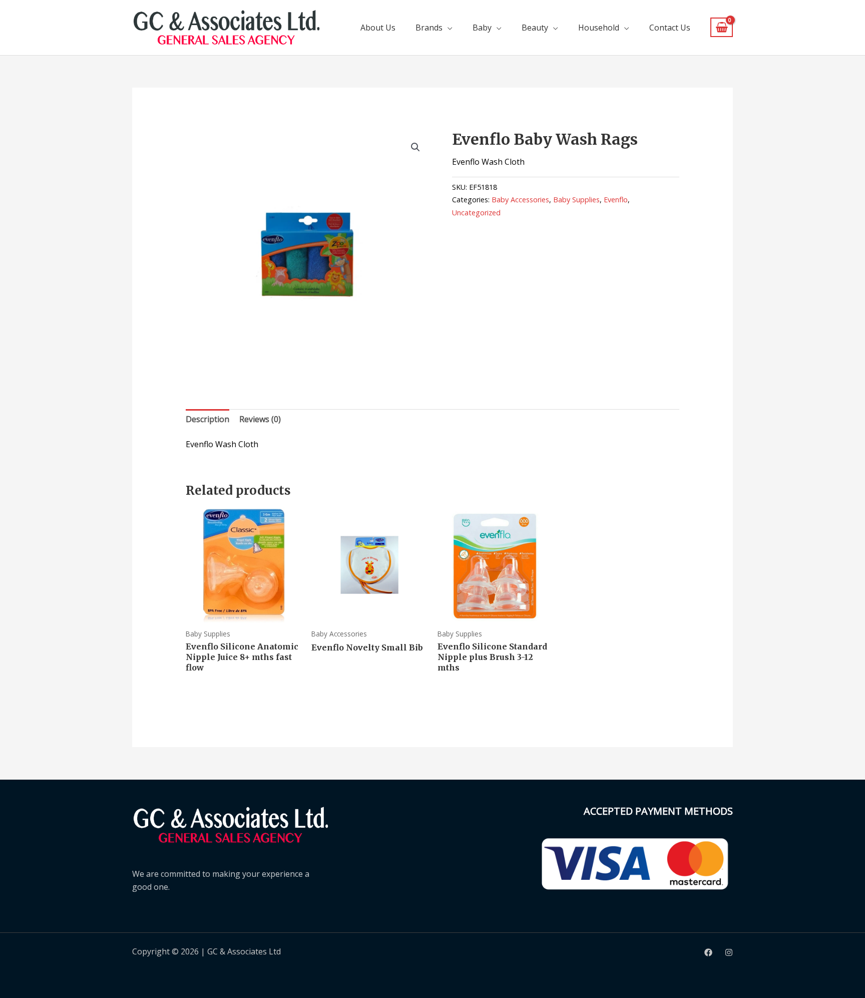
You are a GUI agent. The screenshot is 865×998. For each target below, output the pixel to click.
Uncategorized (476, 212)
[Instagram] (729, 952)
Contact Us (669, 27)
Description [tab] (207, 419)
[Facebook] (708, 952)
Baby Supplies (576, 199)
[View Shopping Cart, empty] (721, 27)
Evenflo (616, 199)
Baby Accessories (520, 199)
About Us (377, 27)
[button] (415, 147)
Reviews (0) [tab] (260, 419)
